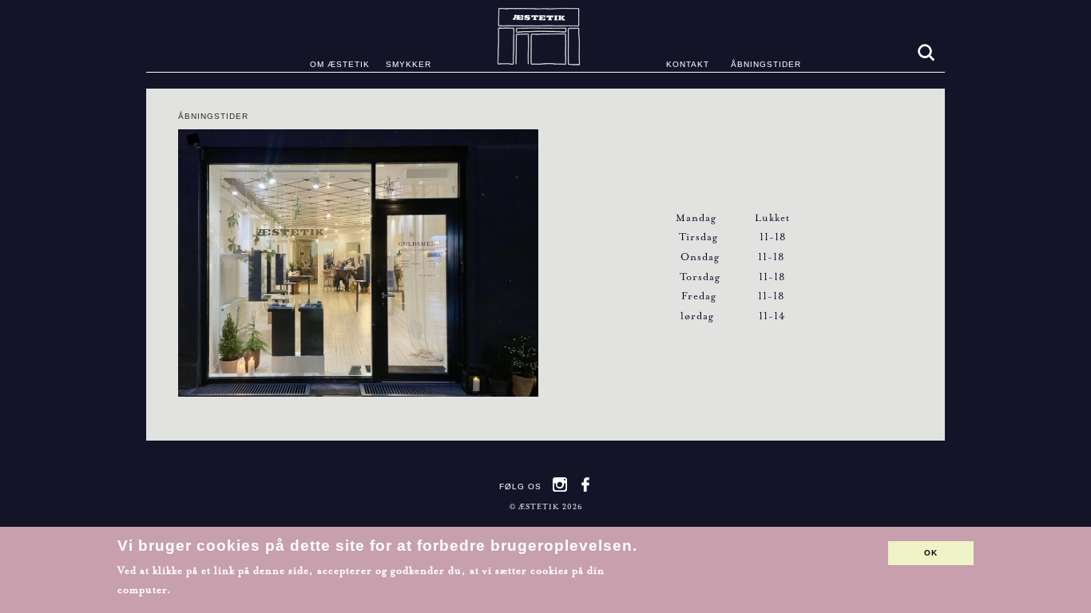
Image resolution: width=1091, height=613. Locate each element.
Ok (931, 552)
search (925, 52)
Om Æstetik (340, 64)
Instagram (560, 484)
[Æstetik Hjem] (546, 36)
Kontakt (687, 64)
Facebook (585, 484)
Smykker (408, 64)
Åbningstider (766, 64)
